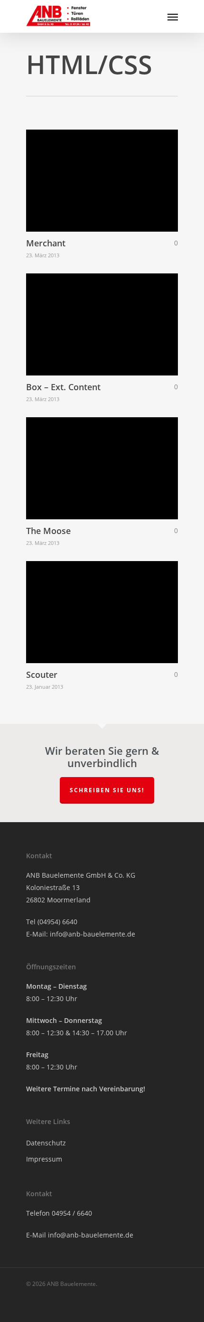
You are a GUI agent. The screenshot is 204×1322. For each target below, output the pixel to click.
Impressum (44, 1158)
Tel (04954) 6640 (51, 921)
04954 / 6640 (72, 1213)
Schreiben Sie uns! (107, 790)
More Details (104, 173)
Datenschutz (46, 1142)
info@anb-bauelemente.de (92, 933)
